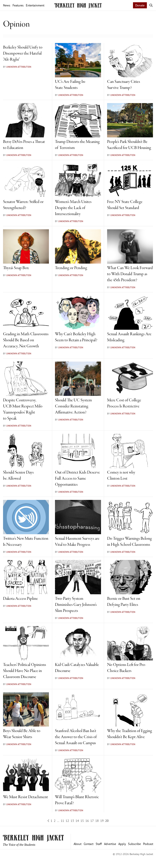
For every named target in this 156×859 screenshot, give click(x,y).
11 (62, 821)
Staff (99, 844)
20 (107, 821)
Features (18, 5)
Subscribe (134, 844)
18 (97, 821)
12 (67, 821)
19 (102, 821)
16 (87, 821)
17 (92, 821)
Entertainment (35, 5)
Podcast (148, 844)
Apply (122, 844)
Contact (88, 844)
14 (77, 821)
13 (72, 821)
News (6, 5)
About (77, 844)
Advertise (110, 844)
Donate (140, 5)
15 (82, 821)
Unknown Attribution (18, 66)
